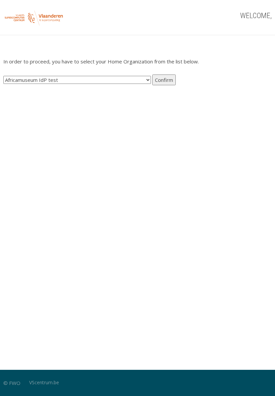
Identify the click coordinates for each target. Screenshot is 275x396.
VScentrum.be (44, 382)
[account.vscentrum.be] (34, 17)
